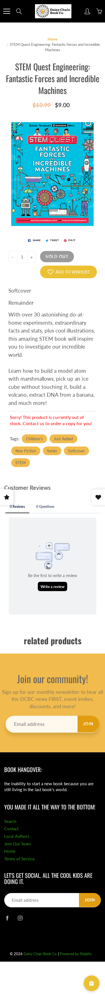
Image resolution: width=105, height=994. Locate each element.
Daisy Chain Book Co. (40, 954)
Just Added (63, 438)
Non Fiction (25, 450)
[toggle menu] (6, 11)
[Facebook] (7, 918)
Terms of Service (19, 858)
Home (52, 39)
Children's (34, 438)
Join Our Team (17, 844)
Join (88, 723)
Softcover (76, 450)
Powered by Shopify (76, 954)
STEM (20, 462)
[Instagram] (20, 918)
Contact (11, 828)
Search (10, 821)
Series (52, 450)
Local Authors (16, 836)
